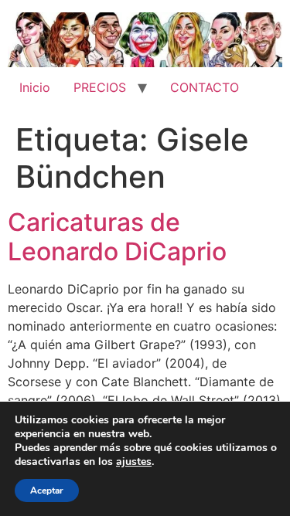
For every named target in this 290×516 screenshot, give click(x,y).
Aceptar (46, 490)
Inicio (34, 87)
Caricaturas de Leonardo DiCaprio (117, 236)
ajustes (134, 462)
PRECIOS (99, 87)
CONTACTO (204, 87)
